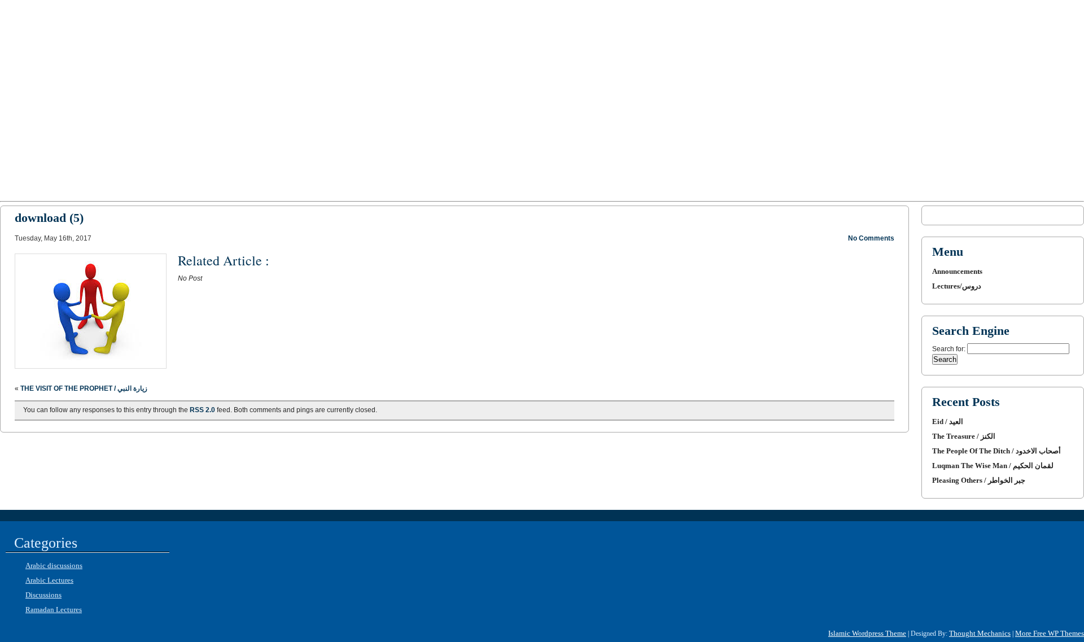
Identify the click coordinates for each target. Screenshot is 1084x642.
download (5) (49, 218)
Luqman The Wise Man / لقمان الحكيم (993, 465)
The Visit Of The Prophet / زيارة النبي (83, 388)
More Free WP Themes (1049, 633)
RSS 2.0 (202, 410)
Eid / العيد (947, 421)
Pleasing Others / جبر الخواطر (978, 480)
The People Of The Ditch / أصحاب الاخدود (996, 451)
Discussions (43, 595)
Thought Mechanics (980, 633)
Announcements (957, 271)
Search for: (948, 349)
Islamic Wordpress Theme (867, 633)
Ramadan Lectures (53, 609)
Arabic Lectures (49, 580)
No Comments (871, 238)
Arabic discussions (53, 565)
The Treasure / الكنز (963, 436)
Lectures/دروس (956, 286)
